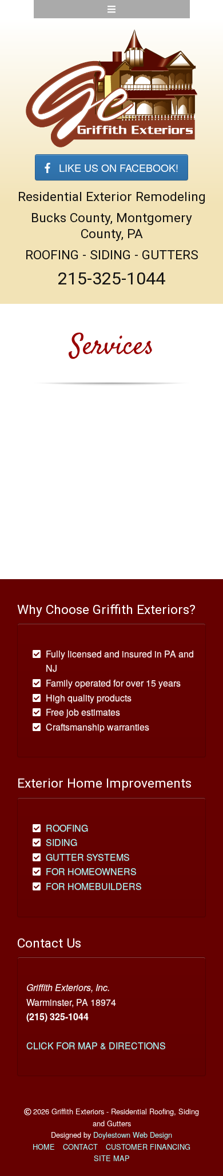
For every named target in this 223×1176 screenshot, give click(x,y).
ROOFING (67, 827)
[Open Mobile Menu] (112, 9)
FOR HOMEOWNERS (91, 871)
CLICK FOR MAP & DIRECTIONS (96, 1045)
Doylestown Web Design (132, 1134)
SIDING (61, 842)
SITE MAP (112, 1158)
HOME (44, 1146)
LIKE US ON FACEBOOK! (114, 167)
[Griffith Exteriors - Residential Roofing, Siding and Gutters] (111, 87)
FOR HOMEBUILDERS (94, 886)
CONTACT (80, 1146)
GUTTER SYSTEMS (88, 857)
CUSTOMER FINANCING (148, 1146)
